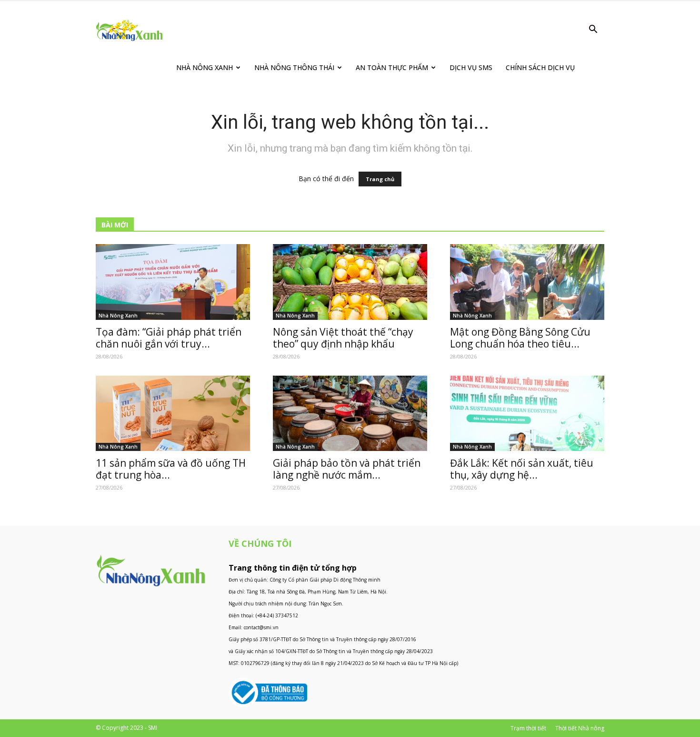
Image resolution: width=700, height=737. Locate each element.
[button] (592, 30)
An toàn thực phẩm (392, 67)
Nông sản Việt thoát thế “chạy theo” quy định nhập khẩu (343, 337)
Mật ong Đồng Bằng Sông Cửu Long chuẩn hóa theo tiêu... (520, 337)
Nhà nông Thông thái (294, 67)
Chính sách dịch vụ (540, 67)
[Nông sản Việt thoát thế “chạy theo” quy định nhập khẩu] (350, 282)
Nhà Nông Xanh (204, 67)
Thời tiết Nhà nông (579, 728)
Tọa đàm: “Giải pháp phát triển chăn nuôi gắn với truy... (168, 337)
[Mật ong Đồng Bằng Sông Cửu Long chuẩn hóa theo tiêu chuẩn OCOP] (527, 282)
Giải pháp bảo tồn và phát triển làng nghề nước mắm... (346, 468)
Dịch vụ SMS (471, 67)
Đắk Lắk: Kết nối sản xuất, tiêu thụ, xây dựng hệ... (521, 468)
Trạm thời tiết (528, 728)
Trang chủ (380, 179)
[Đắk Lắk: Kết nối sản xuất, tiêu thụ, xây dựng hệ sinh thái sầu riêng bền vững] (527, 413)
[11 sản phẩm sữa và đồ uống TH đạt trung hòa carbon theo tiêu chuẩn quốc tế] (173, 413)
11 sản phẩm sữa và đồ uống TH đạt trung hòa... (171, 468)
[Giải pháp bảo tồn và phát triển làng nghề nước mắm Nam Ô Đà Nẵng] (350, 413)
